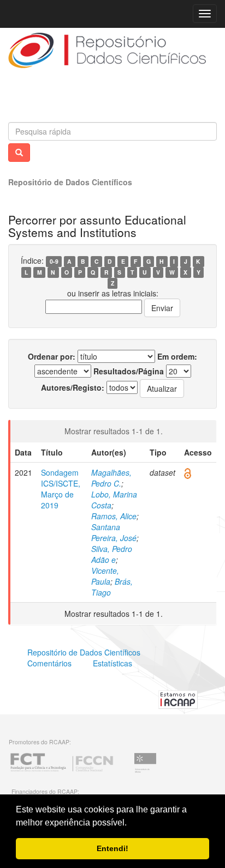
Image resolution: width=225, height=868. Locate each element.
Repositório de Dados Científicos (70, 182)
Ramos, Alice (114, 516)
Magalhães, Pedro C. (111, 478)
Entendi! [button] (112, 848)
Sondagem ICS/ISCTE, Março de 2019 (60, 489)
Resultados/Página (128, 371)
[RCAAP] (178, 698)
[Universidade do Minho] (145, 771)
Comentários (49, 663)
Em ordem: (177, 356)
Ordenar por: (51, 356)
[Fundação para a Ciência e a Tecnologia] (62, 771)
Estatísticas (112, 663)
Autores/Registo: (72, 387)
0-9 (54, 261)
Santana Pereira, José (114, 532)
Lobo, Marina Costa (114, 500)
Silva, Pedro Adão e (111, 554)
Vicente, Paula (105, 576)
